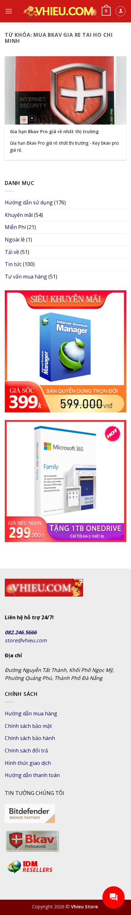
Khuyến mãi (19, 214)
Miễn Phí (15, 227)
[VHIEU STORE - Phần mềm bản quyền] (59, 11)
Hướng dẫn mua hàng (31, 713)
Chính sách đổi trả (26, 750)
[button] (8, 11)
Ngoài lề (15, 239)
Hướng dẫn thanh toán (32, 775)
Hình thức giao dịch (28, 762)
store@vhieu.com (26, 640)
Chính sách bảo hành (30, 738)
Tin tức (13, 264)
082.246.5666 (21, 632)
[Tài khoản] (120, 11)
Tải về (12, 251)
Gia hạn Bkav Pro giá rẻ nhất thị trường (54, 131)
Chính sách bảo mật (28, 725)
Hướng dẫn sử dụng (29, 202)
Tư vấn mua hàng (26, 276)
